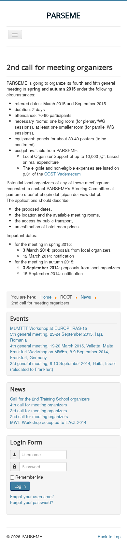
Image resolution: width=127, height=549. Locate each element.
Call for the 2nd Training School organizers (50, 399)
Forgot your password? (31, 502)
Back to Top (109, 536)
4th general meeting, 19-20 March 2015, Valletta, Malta (61, 346)
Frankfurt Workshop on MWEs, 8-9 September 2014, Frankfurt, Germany (59, 354)
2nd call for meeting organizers (39, 416)
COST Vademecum (62, 174)
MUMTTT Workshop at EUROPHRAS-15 (48, 328)
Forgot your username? (32, 496)
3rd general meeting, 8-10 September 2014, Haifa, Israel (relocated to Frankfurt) (63, 366)
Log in (20, 486)
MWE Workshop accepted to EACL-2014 (48, 422)
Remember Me (29, 477)
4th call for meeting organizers (38, 404)
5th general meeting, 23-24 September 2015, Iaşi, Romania (56, 337)
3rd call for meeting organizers (38, 410)
